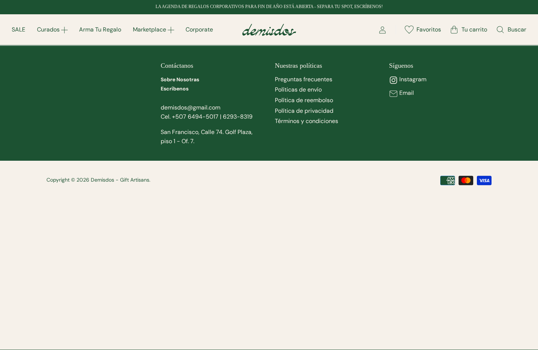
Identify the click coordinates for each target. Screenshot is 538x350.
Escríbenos (174, 88)
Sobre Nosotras (180, 79)
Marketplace (149, 29)
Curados (48, 29)
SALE (18, 29)
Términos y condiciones (306, 121)
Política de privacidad (304, 111)
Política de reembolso (304, 100)
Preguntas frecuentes (303, 79)
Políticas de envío (298, 89)
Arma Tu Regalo (100, 29)
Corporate (199, 29)
